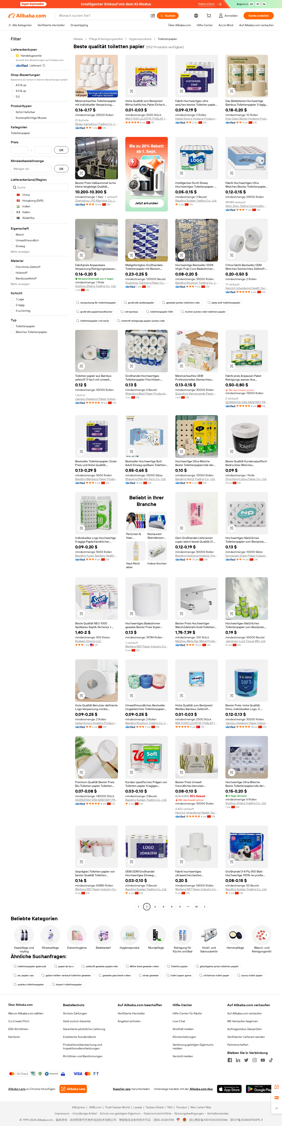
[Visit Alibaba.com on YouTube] (262, 1060)
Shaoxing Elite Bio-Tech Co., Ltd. (145, 479)
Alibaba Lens (17, 1089)
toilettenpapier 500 (161, 311)
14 (196, 906)
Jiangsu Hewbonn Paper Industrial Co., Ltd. (96, 399)
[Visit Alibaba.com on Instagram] (254, 1060)
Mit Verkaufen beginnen (242, 1021)
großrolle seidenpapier (141, 302)
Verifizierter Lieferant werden (246, 1036)
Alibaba (78, 39)
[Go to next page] (204, 906)
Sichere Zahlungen (75, 1013)
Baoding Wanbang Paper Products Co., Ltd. (96, 479)
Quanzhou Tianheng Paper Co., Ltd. (146, 282)
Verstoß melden (183, 1056)
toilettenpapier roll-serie (94, 320)
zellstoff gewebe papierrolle (102, 966)
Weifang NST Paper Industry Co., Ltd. (146, 646)
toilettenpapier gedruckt (32, 966)
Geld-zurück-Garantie (77, 1021)
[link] (276, 1087)
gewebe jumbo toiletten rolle (183, 302)
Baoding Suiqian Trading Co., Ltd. (196, 200)
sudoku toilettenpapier (31, 984)
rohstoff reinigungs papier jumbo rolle (143, 320)
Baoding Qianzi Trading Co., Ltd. (195, 479)
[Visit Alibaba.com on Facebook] (229, 1060)
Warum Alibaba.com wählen (25, 1013)
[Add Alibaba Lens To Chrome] (73, 1089)
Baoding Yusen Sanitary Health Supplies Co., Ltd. (96, 555)
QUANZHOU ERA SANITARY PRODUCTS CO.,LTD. (246, 402)
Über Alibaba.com (20, 1004)
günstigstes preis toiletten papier (219, 966)
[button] (152, 15)
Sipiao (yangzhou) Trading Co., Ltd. (96, 124)
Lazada (137, 1107)
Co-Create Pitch (18, 1021)
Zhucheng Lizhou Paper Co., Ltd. (246, 479)
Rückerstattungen (184, 1036)
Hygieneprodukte (140, 39)
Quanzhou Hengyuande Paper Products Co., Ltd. (196, 393)
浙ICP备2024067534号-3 (246, 1119)
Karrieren (14, 1036)
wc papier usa (26, 975)
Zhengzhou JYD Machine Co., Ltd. (96, 200)
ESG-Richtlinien (18, 1029)
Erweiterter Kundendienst (79, 1036)
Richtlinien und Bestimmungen (83, 1056)
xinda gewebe (151, 975)
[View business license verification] (178, 1120)
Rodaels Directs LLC (88, 641)
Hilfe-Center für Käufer (187, 1013)
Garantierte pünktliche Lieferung (84, 1029)
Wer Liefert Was (201, 1107)
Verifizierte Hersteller (131, 1013)
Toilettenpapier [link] (167, 39)
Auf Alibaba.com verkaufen (244, 1013)
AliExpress (78, 1107)
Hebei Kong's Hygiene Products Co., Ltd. (196, 118)
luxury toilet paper (252, 975)
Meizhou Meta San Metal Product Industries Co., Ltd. (196, 641)
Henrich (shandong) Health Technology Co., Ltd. (246, 288)
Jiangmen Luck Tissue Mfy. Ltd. (245, 641)
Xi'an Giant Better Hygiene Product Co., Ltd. (246, 118)
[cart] (209, 16)
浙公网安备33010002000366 (208, 1119)
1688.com (95, 1107)
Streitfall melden (183, 1029)
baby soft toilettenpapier (226, 302)
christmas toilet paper (216, 975)
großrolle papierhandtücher (96, 311)
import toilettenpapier (69, 984)
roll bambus (131, 311)
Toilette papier (179, 966)
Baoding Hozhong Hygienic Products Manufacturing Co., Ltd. (196, 555)
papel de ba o (66, 966)
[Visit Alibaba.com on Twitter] (246, 1060)
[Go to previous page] (138, 906)
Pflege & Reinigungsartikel (106, 39)
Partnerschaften (237, 1044)
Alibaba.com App (201, 1089)
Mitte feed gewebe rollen (144, 966)
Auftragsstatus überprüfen (244, 1029)
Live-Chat (179, 1021)
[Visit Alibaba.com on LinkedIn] (238, 1060)
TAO (169, 1107)
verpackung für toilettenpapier (98, 302)
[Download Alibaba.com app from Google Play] (260, 1089)
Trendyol (181, 1107)
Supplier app (122, 1089)
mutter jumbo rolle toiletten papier (205, 311)
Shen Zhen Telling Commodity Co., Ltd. (246, 206)
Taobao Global (155, 1107)
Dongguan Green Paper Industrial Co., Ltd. (246, 555)
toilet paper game (181, 975)
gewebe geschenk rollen (117, 975)
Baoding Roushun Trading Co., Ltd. (196, 282)
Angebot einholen (129, 1021)
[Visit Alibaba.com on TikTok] (271, 1060)
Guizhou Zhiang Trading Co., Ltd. (95, 286)
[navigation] (40, 473)
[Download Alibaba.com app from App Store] (229, 1089)
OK (61, 150)
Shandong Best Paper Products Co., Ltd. (146, 393)
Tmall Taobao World (117, 1107)
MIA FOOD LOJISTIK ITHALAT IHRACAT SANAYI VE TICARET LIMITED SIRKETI (146, 118)
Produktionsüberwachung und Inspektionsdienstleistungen (82, 1046)
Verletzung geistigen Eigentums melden (193, 1046)
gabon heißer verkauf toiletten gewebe (68, 975)
